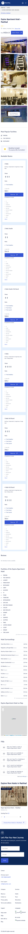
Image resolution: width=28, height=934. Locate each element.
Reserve (13, 194)
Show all (6, 219)
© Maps (11, 735)
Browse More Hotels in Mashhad (13, 822)
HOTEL (8, 7)
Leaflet (6, 735)
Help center (4, 912)
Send (4, 860)
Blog (2, 921)
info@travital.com (6, 884)
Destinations (18, 903)
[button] (14, 721)
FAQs (2, 915)
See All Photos (14, 114)
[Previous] (2, 817)
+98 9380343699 (6, 877)
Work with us (4, 918)
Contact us (3, 897)
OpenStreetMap (18, 735)
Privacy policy (4, 900)
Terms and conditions (6, 903)
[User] (23, 3)
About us (3, 894)
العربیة (18, 912)
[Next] (20, 817)
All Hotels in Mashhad (5, 13)
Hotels (16, 894)
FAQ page (24, 776)
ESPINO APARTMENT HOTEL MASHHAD (10, 10)
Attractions (18, 900)
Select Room (15, 32)
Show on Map (17, 28)
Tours (16, 897)
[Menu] (26, 3)
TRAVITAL (3, 7)
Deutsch (24, 912)
